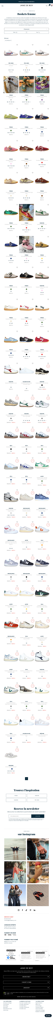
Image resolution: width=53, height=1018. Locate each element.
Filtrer (14, 32)
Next (49, 955)
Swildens (16, 800)
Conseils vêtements (24, 1004)
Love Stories (6, 1004)
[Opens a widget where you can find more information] (48, 1015)
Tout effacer (8, 40)
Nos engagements (9, 992)
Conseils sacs (22, 1008)
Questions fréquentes (10, 980)
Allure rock (38, 1004)
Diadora (37, 795)
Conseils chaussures (24, 1007)
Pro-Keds (37, 800)
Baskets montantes (40, 1011)
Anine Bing (5, 1005)
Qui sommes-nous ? (9, 991)
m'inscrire (37, 816)
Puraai (16, 795)
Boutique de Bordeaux (10, 985)
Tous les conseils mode (24, 1003)
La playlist (7, 994)
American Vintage (7, 1003)
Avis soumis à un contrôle (11, 959)
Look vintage (38, 1005)
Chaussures (26, 29)
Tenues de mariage (40, 1010)
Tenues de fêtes (39, 1008)
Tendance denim (39, 1007)
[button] (51, 5)
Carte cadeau (8, 996)
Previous (19, 955)
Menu (2, 6)
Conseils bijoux (22, 1005)
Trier (37, 32)
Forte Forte (5, 1010)
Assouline (5, 1007)
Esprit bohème (39, 1003)
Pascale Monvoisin (7, 1008)
